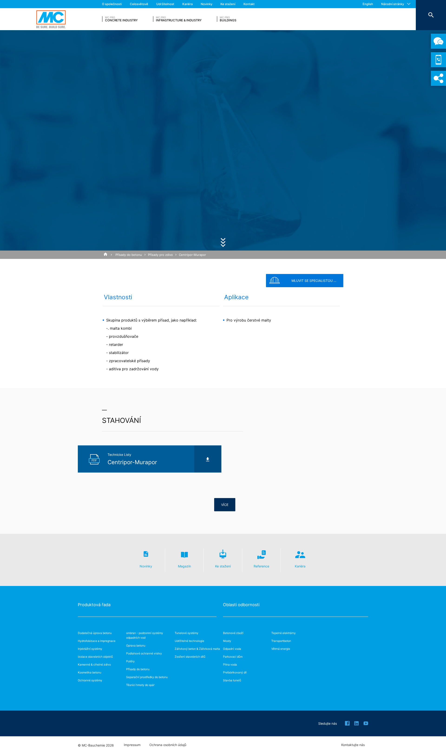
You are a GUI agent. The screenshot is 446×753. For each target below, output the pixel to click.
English (368, 4)
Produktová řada (94, 604)
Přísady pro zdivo (160, 255)
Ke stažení (227, 4)
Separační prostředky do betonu (147, 677)
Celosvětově (139, 4)
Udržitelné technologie (189, 641)
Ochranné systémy (90, 680)
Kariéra (187, 4)
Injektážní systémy (90, 648)
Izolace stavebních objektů (95, 656)
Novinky (206, 4)
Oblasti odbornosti (241, 604)
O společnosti (112, 4)
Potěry (130, 661)
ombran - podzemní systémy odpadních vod (144, 635)
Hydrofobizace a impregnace (96, 641)
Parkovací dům (233, 656)
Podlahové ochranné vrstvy (144, 653)
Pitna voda (230, 664)
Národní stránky (392, 4)
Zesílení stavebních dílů (190, 656)
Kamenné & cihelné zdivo (94, 664)
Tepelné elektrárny (283, 633)
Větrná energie (280, 648)
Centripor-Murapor (192, 255)
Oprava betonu (135, 645)
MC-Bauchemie (51, 19)
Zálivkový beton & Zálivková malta (197, 648)
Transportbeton (281, 641)
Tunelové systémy (186, 633)
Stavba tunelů (232, 680)
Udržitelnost (165, 4)
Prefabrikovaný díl (235, 672)
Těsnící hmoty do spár (140, 685)
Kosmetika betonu (89, 672)
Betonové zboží (233, 633)
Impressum (132, 745)
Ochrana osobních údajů (167, 745)
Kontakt (249, 4)
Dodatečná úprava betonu (95, 633)
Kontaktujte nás (353, 745)
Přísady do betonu (128, 255)
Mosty (227, 641)
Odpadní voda (232, 648)
